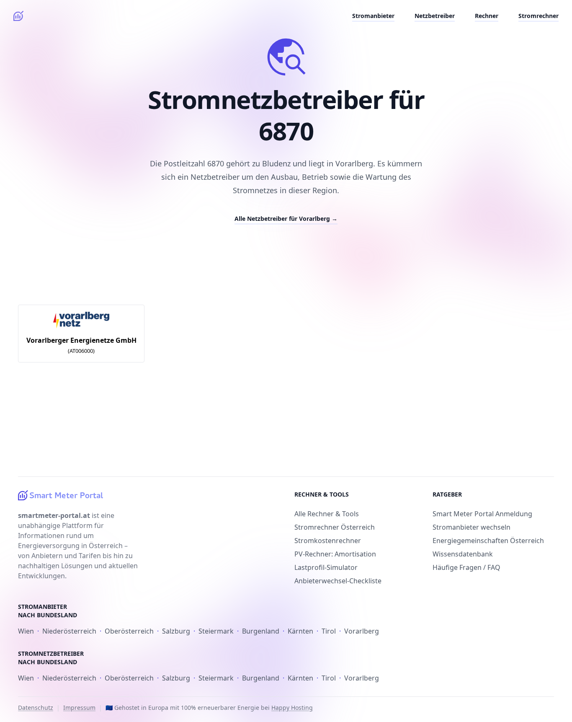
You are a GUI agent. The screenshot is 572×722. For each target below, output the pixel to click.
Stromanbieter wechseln (471, 527)
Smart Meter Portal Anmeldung (482, 513)
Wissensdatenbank (463, 554)
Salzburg (176, 631)
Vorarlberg (361, 631)
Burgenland (260, 631)
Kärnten (300, 631)
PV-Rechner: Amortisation (335, 554)
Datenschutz (35, 708)
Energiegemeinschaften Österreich (488, 540)
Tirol (329, 631)
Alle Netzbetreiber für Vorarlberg (286, 219)
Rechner (486, 16)
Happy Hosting (292, 708)
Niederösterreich (69, 631)
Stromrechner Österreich (334, 527)
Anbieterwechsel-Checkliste (337, 580)
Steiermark (216, 631)
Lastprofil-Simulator (326, 567)
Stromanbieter (373, 16)
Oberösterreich (129, 631)
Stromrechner (538, 16)
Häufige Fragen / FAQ (466, 567)
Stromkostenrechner (327, 540)
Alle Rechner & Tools (326, 513)
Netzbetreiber (435, 16)
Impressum (79, 708)
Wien (26, 631)
